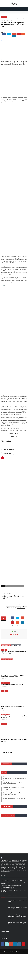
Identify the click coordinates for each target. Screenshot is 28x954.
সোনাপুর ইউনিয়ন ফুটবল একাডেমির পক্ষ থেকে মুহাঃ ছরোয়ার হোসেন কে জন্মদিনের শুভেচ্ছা (12, 676)
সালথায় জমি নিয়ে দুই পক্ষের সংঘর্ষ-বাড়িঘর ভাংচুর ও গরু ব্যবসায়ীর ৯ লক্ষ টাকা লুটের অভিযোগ (17, 908)
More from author (16, 645)
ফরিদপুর (9, 659)
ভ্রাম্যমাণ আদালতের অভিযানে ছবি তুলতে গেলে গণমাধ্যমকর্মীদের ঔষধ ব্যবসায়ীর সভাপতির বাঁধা (17, 915)
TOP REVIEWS (16, 764)
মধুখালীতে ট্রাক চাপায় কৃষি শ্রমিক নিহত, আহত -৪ (12, 684)
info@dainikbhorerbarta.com (8, 887)
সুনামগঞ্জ (6, 16)
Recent (3, 896)
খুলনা (2, 723)
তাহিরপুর (7, 585)
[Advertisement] (14, 81)
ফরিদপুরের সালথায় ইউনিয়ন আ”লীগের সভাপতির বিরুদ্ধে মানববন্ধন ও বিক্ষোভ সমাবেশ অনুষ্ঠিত (17, 923)
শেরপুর (6, 649)
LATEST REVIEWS (6, 764)
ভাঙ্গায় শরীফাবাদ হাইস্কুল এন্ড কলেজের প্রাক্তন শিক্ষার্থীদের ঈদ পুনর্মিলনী (13, 716)
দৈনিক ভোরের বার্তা (16, 585)
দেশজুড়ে (3, 16)
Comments (16, 896)
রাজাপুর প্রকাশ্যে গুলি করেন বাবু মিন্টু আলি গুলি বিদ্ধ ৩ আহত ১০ (13, 707)
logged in (9, 757)
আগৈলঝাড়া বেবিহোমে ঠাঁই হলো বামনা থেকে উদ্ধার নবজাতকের (12, 11)
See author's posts (7, 453)
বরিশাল (6, 690)
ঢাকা (2, 659)
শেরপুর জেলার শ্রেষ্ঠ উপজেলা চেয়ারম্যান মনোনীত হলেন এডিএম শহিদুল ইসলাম (13, 652)
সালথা (12, 659)
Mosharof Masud (7, 449)
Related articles (6, 645)
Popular (9, 896)
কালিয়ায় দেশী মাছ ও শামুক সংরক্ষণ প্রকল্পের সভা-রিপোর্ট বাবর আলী (14, 740)
